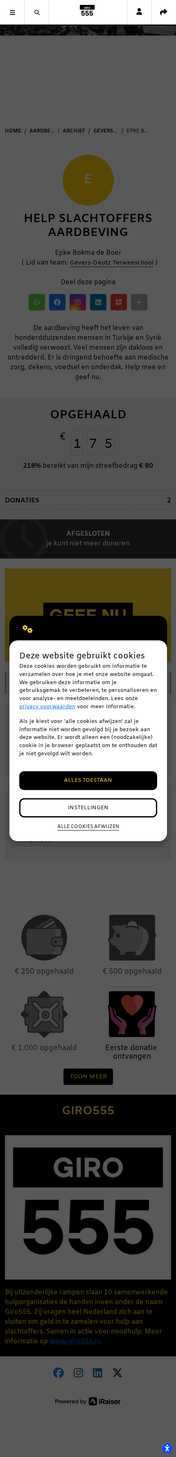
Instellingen (88, 807)
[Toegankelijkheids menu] (167, 1448)
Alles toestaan (88, 780)
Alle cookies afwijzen (88, 827)
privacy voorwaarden (47, 706)
